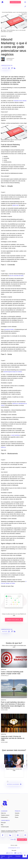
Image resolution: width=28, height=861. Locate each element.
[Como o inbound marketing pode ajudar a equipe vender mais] (14, 658)
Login (12, 839)
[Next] (24, 766)
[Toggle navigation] (25, 2)
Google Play (19, 852)
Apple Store (10, 852)
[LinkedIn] (10, 835)
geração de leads (9, 329)
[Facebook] (2, 835)
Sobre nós (3, 813)
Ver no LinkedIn (9, 59)
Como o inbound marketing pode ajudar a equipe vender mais (12, 672)
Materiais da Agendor (13, 784)
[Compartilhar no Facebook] (12, 68)
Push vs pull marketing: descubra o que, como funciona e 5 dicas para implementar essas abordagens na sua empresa (13, 705)
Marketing (3, 36)
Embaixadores (4, 817)
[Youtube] (25, 835)
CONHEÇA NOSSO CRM (15, 2)
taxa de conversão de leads (16, 275)
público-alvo (15, 205)
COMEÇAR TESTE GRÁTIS (13, 619)
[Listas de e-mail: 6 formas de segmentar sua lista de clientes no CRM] (14, 723)
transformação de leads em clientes (13, 371)
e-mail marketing (15, 435)
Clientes (17, 815)
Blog (2, 824)
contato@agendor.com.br (14, 847)
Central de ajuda (5, 826)
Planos (16, 817)
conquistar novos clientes (19, 100)
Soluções (17, 813)
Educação (3, 822)
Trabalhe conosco (5, 815)
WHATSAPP (5, 68)
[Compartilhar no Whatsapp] (3, 856)
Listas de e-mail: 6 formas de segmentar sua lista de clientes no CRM (12, 738)
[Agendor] (2, 2)
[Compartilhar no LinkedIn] (14, 68)
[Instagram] (17, 835)
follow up (3, 447)
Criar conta (21, 839)
